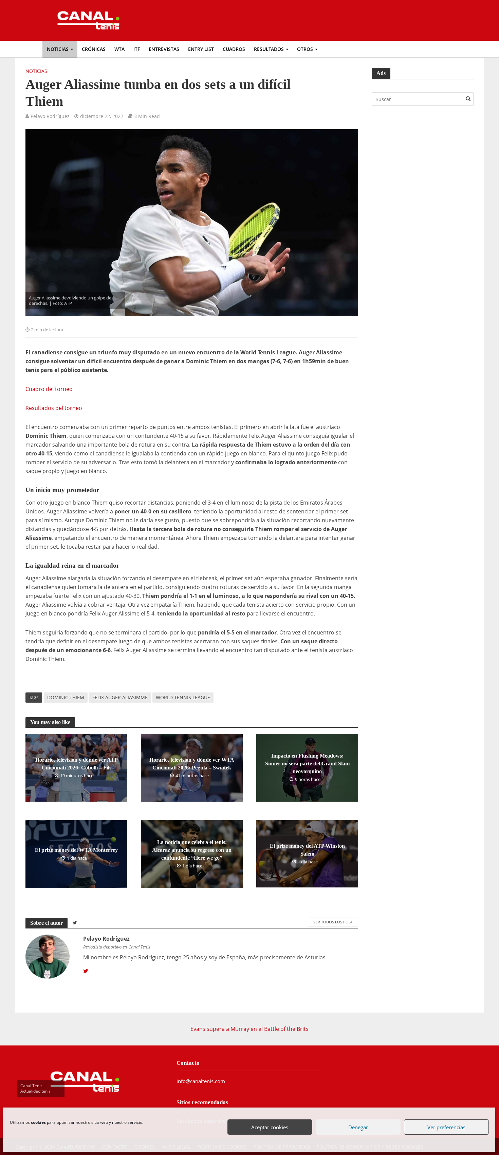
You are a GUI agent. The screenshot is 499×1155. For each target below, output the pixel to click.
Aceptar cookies (270, 1127)
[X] (85, 971)
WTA (119, 49)
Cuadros (234, 49)
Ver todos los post (333, 921)
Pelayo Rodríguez (50, 116)
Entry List (201, 49)
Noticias (58, 49)
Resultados (269, 49)
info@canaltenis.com (201, 1081)
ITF (136, 49)
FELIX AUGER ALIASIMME (120, 697)
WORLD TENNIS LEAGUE (183, 697)
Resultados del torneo (53, 408)
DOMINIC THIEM (65, 697)
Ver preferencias (446, 1127)
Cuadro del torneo (49, 389)
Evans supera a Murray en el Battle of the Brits (249, 1029)
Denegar (358, 1127)
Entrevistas (164, 49)
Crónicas (94, 49)
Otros (305, 49)
